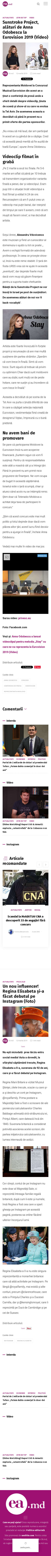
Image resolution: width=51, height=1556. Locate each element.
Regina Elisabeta (24, 1341)
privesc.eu (24, 618)
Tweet (23, 1046)
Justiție (28, 910)
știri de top (21, 18)
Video (31, 18)
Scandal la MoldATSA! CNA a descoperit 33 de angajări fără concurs (25, 920)
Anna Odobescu (10, 680)
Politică (42, 759)
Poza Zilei (20, 982)
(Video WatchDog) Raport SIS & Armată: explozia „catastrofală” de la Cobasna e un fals (25, 828)
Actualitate (8, 18)
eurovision (30, 686)
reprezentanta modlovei (14, 691)
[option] (25, 911)
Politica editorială (35, 1530)
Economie (20, 759)
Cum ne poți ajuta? (12, 1522)
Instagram (8, 1341)
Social (37, 910)
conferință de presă (12, 686)
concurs (25, 680)
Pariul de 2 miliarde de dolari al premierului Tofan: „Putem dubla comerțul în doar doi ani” (25, 766)
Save (40, 945)
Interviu (31, 759)
